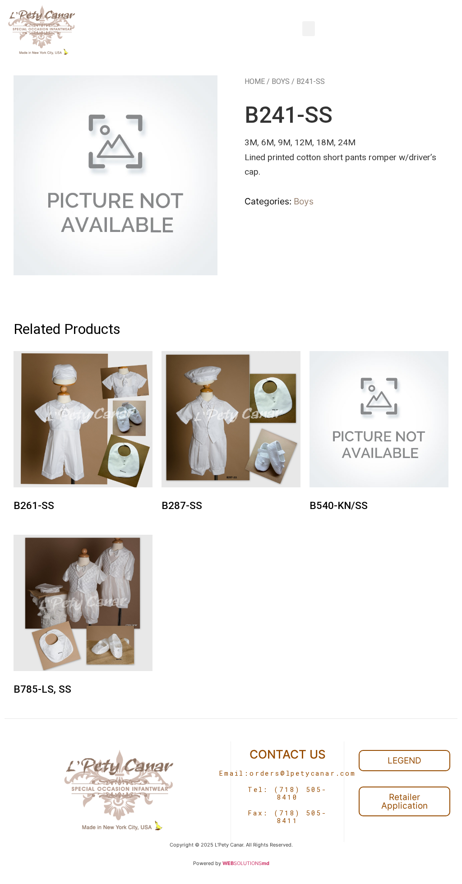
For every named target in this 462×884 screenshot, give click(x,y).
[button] (308, 28)
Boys (281, 81)
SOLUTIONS (245, 863)
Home (255, 81)
